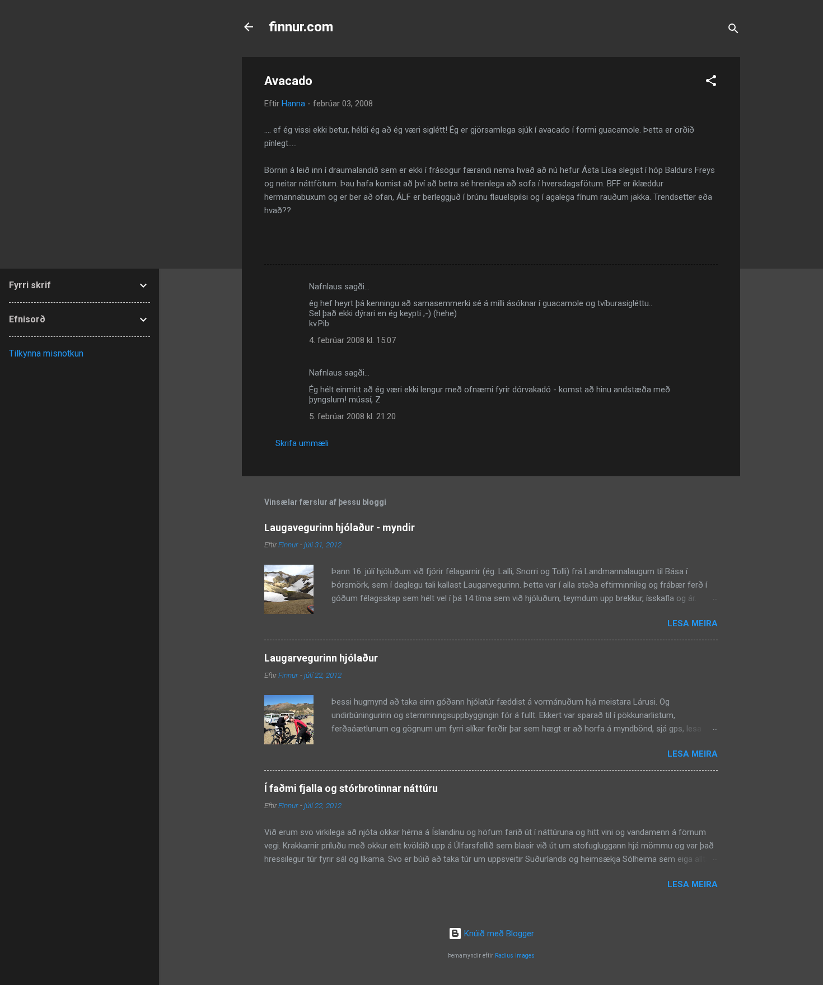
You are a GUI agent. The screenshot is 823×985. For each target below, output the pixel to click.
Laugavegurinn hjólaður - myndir (339, 527)
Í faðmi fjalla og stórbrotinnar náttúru (351, 788)
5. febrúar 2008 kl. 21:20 (352, 416)
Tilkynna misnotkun (46, 353)
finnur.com (301, 27)
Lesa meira (692, 623)
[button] (711, 82)
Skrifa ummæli (302, 443)
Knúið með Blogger (498, 933)
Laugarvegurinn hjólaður (321, 658)
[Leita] (733, 30)
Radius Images (515, 955)
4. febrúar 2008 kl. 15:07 (352, 340)
